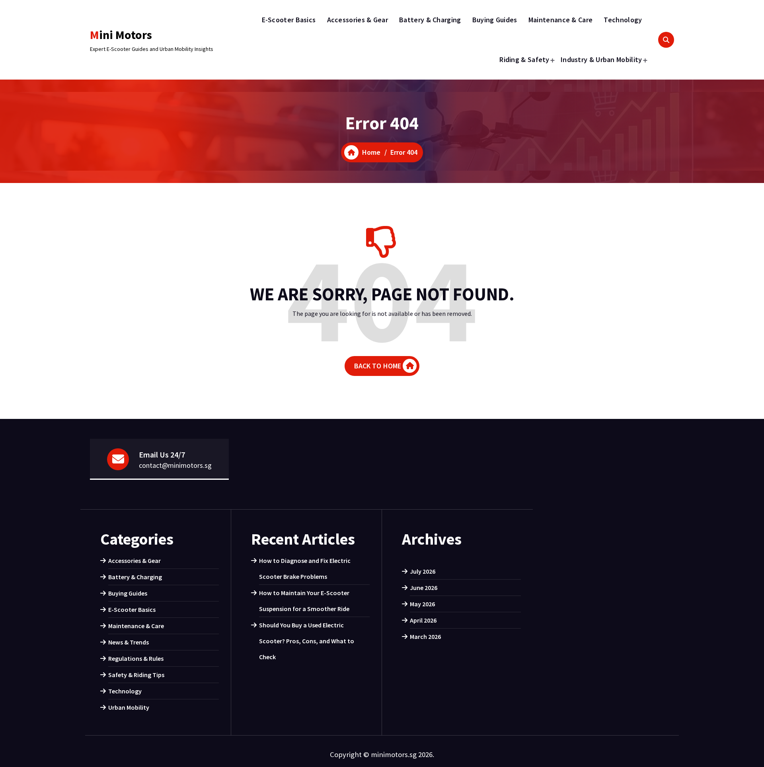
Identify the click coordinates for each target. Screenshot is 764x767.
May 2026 (422, 604)
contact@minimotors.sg (175, 465)
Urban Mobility (128, 707)
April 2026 (423, 620)
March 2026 (425, 636)
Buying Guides (494, 19)
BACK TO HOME (377, 365)
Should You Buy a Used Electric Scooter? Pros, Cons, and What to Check (306, 641)
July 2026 (422, 571)
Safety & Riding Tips (136, 675)
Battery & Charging (430, 19)
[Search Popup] (666, 40)
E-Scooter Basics (289, 19)
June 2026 (423, 588)
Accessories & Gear (357, 19)
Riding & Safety (524, 59)
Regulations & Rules (136, 658)
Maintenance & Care (560, 19)
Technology (623, 19)
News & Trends (128, 642)
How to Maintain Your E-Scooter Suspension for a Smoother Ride (304, 601)
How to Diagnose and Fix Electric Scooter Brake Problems (305, 568)
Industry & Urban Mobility (601, 59)
